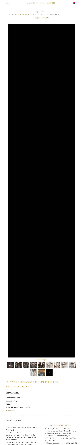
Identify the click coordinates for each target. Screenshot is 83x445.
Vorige (36, 18)
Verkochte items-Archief (24, 14)
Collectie (12, 14)
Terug (42, 11)
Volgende (45, 18)
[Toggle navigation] (7, 3)
